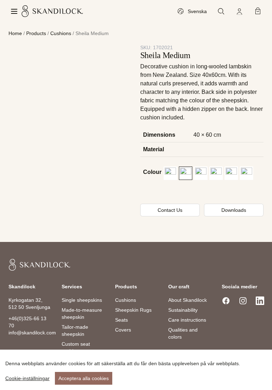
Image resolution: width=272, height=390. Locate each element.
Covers (123, 330)
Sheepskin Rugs (133, 310)
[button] (170, 173)
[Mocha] (216, 173)
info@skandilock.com (32, 332)
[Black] (170, 173)
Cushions (60, 33)
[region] (136, 370)
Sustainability (183, 310)
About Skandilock (187, 300)
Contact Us (170, 210)
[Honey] (200, 173)
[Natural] (231, 173)
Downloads (233, 210)
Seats (121, 320)
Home (15, 33)
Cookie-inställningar (27, 378)
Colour (152, 172)
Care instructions (187, 320)
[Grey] (185, 173)
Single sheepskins (82, 300)
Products (36, 33)
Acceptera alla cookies (83, 378)
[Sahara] (246, 173)
